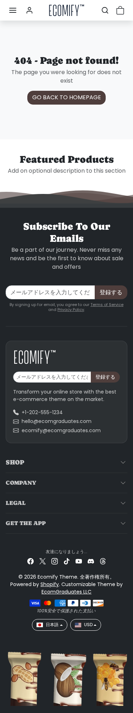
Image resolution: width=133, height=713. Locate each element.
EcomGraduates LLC (66, 591)
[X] (43, 561)
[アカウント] (29, 10)
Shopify (49, 584)
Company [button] (21, 482)
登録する (111, 292)
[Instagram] (55, 561)
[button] (12, 10)
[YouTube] (79, 561)
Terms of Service (106, 304)
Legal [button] (16, 503)
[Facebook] (30, 561)
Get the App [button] (26, 523)
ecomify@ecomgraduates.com (61, 430)
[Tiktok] (67, 561)
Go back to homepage (66, 97)
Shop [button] (15, 462)
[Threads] (103, 561)
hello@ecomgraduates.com (57, 421)
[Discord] (91, 561)
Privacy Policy (70, 309)
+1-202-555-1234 (42, 412)
